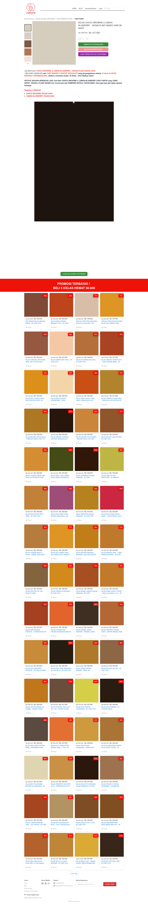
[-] (42, 883)
